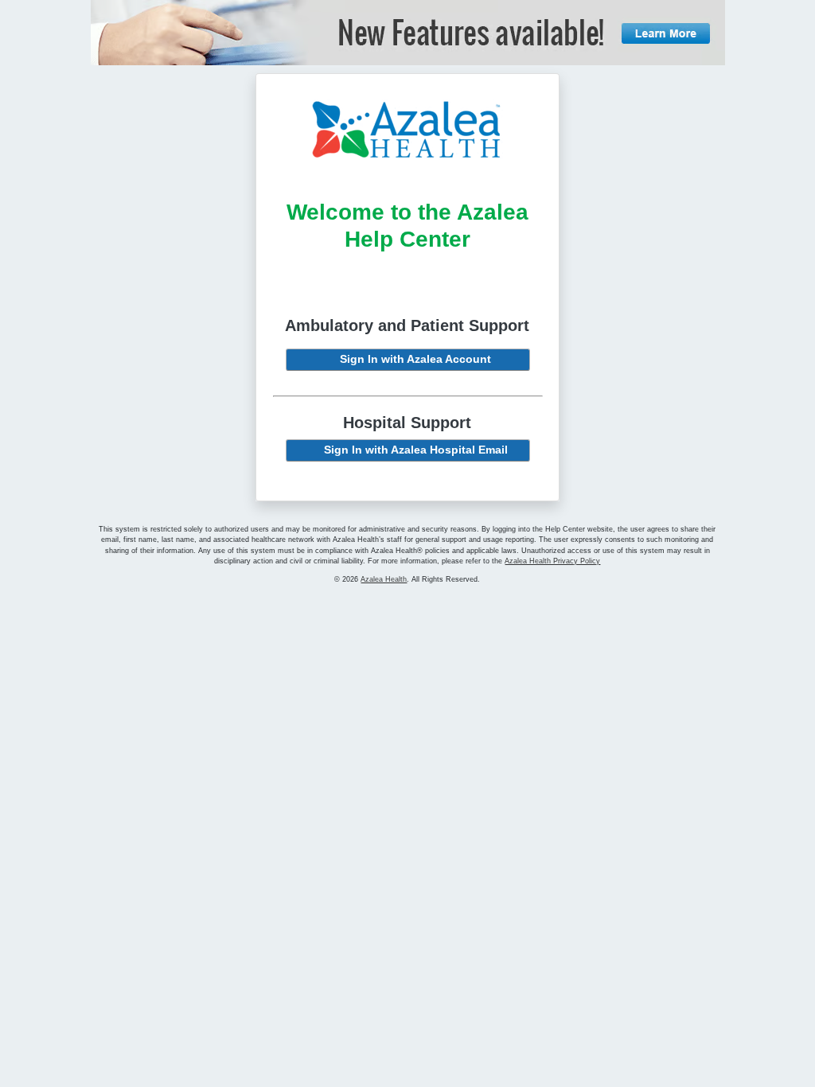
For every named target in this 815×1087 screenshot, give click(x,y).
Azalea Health (384, 579)
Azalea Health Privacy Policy (552, 561)
